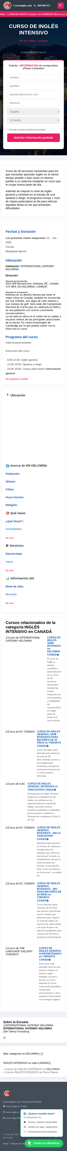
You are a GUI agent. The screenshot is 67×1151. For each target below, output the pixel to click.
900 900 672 (44, 5)
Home (5, 1143)
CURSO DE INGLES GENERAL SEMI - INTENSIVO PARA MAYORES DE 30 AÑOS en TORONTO (49, 738)
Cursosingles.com (22, 5)
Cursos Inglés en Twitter (16, 1106)
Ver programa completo (17, 379)
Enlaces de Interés (19, 1143)
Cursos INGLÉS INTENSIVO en (31, 1072)
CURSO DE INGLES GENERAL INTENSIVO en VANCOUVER (43, 786)
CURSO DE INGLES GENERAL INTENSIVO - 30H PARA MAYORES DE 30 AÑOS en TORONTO (49, 892)
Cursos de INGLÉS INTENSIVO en (32, 1069)
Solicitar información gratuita (33, 137)
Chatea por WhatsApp (47, 1143)
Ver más (9, 538)
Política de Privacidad (36, 130)
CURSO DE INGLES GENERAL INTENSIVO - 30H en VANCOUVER (49, 833)
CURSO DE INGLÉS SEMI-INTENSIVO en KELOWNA (54, 646)
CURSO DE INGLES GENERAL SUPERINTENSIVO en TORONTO (50, 954)
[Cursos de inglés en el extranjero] (7, 1099)
